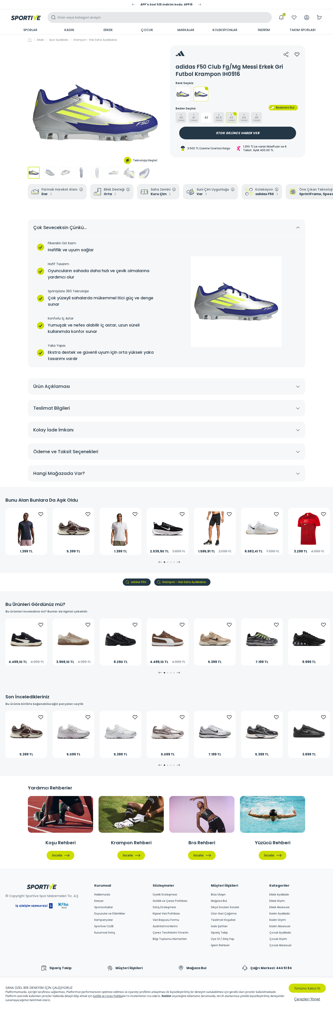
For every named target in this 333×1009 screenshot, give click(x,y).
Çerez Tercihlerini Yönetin (170, 932)
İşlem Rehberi (220, 945)
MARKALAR (185, 30)
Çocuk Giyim (278, 939)
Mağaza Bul (219, 901)
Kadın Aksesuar (279, 926)
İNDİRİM (264, 30)
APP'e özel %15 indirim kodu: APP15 (166, 4)
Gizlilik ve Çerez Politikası (170, 901)
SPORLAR (30, 30)
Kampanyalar (103, 920)
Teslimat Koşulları (223, 920)
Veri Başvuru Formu (166, 920)
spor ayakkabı (58, 40)
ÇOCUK (147, 30)
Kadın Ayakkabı (279, 913)
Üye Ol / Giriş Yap (222, 939)
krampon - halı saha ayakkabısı (95, 40)
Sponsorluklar (103, 907)
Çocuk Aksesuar (280, 945)
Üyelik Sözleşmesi (165, 894)
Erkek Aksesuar (279, 907)
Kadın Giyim (277, 920)
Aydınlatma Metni (165, 926)
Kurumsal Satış (104, 932)
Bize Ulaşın (218, 894)
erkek (40, 40)
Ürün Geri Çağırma (223, 913)
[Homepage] (26, 17)
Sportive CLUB (103, 926)
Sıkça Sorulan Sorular (225, 907)
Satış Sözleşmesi (164, 907)
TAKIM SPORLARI (303, 30)
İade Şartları (219, 926)
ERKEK (108, 30)
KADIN (69, 30)
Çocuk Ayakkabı (280, 932)
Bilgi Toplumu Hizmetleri (170, 939)
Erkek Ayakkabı (279, 894)
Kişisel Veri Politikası (166, 913)
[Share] (286, 54)
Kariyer (99, 901)
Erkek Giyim (277, 901)
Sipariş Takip (219, 932)
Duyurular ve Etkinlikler (109, 913)
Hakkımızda (102, 894)
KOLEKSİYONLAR (224, 30)
